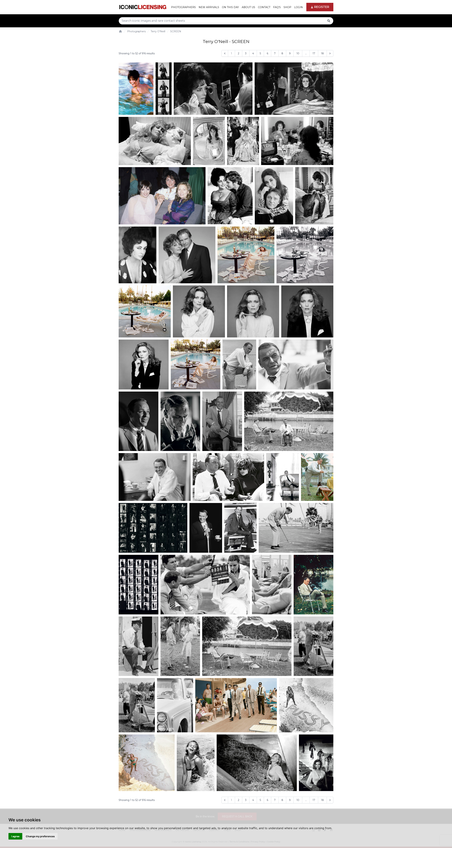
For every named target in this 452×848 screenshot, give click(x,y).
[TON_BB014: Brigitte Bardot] (164, 88)
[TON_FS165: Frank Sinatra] (296, 528)
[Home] (120, 31)
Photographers (136, 31)
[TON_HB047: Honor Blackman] (257, 762)
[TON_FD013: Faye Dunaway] (145, 311)
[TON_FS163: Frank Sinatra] (240, 528)
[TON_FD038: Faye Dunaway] (253, 311)
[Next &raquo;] (330, 53)
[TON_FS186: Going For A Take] (205, 584)
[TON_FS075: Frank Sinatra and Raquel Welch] (228, 477)
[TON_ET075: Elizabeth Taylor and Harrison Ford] (187, 255)
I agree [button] (15, 836)
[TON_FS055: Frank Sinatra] (138, 421)
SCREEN (175, 31)
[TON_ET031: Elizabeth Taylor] (213, 88)
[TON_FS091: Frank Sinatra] (153, 528)
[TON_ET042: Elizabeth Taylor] (297, 141)
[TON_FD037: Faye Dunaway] (199, 311)
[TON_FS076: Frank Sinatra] (282, 477)
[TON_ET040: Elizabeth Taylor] (209, 141)
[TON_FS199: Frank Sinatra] (313, 646)
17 (314, 53)
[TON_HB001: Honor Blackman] (306, 705)
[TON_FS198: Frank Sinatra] (247, 646)
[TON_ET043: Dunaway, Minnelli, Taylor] (162, 195)
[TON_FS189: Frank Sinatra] (272, 584)
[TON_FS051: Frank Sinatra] (295, 364)
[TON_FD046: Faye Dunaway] (195, 364)
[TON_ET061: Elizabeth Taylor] (137, 255)
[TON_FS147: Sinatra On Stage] (205, 528)
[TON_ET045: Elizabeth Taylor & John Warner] (230, 195)
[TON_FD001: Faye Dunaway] (246, 255)
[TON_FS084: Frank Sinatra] (317, 477)
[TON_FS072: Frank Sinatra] (155, 477)
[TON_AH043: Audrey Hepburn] (136, 88)
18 (322, 53)
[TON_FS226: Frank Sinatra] (236, 705)
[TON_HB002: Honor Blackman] (147, 762)
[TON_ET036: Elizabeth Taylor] (294, 88)
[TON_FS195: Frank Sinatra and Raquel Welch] (180, 646)
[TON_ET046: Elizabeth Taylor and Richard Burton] (274, 195)
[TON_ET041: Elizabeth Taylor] (243, 141)
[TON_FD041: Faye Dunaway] (144, 364)
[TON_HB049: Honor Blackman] (316, 762)
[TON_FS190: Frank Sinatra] (313, 584)
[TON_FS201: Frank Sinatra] (175, 705)
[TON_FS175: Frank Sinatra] (138, 584)
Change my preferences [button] (40, 836)
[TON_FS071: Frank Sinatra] (288, 421)
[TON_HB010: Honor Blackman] (196, 762)
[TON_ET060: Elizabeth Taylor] (314, 195)
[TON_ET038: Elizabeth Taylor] (155, 141)
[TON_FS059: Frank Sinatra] (222, 421)
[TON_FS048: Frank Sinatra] (239, 364)
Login (298, 7)
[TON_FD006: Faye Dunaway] (304, 255)
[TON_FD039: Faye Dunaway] (307, 311)
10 (297, 53)
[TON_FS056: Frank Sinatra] (180, 421)
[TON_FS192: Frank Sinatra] (138, 646)
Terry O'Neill (158, 31)
